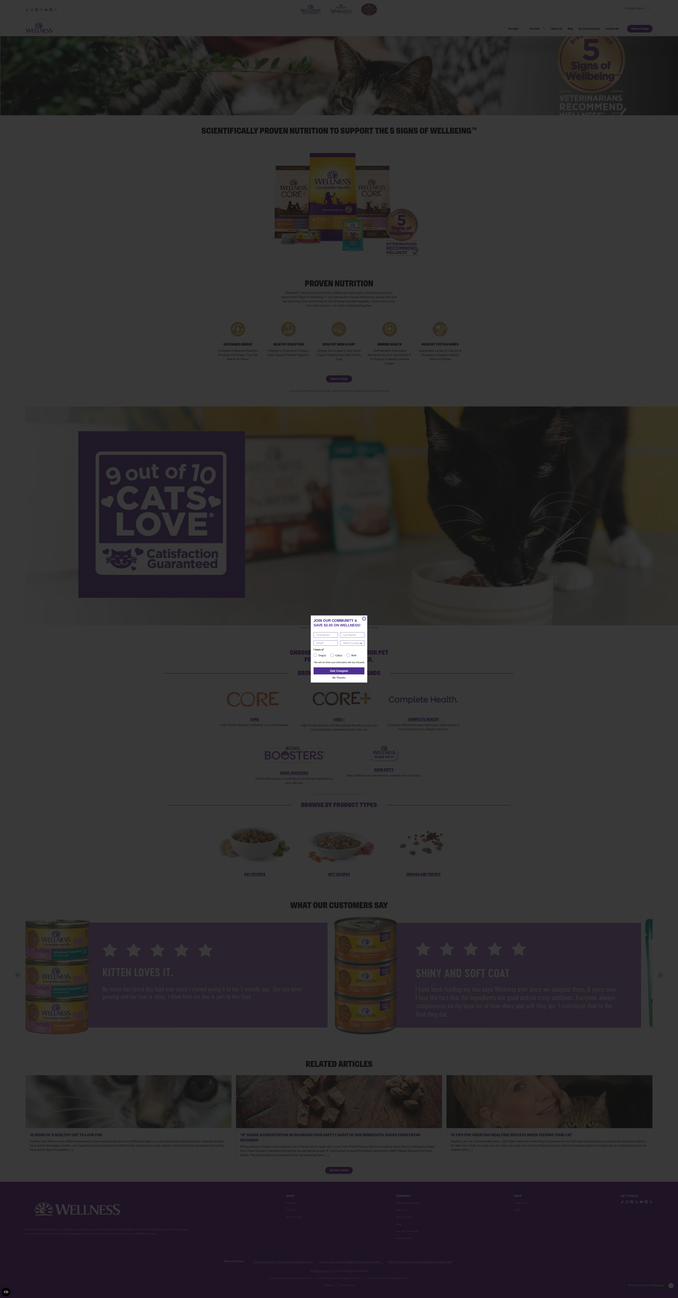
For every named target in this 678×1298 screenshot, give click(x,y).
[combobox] (351, 643)
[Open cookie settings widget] (6, 1292)
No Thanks (339, 677)
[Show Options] (361, 643)
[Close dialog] (364, 618)
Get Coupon (339, 671)
